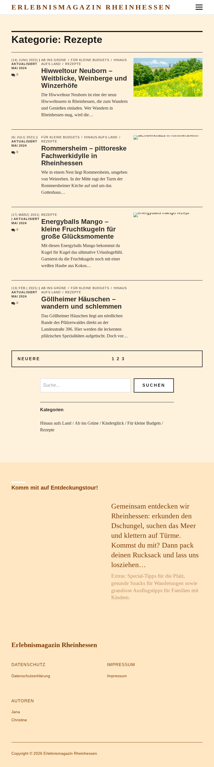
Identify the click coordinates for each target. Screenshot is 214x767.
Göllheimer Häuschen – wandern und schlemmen (81, 302)
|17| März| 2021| (25, 214)
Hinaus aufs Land (101, 137)
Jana (15, 712)
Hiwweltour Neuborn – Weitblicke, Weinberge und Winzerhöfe (84, 78)
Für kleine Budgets (90, 60)
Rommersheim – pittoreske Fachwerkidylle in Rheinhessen (84, 155)
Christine (19, 720)
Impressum (117, 676)
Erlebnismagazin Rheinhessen (91, 7)
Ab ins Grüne (53, 60)
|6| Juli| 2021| (23, 137)
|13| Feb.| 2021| (24, 288)
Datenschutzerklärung (30, 676)
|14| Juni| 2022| (24, 60)
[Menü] (197, 7)
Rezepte (73, 64)
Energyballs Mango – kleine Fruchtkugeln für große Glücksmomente (78, 229)
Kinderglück (113, 423)
